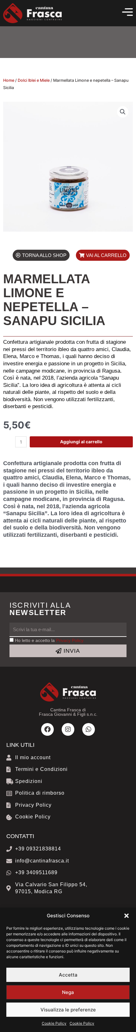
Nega (68, 992)
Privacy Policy (69, 640)
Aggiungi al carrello (81, 441)
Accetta (68, 975)
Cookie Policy (54, 1023)
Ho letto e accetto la (49, 640)
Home (8, 80)
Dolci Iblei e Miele (34, 80)
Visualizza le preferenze (68, 1010)
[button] (126, 916)
